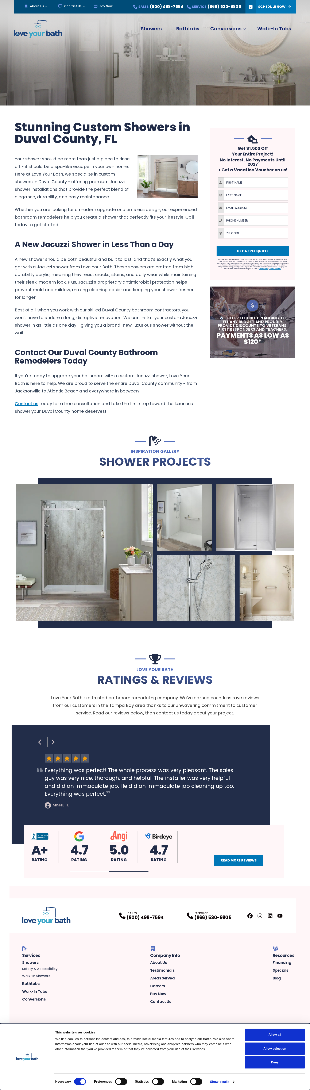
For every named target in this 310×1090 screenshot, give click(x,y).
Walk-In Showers (36, 976)
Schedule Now (272, 6)
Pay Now (106, 6)
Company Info (165, 955)
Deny (275, 1062)
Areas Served (162, 978)
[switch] (121, 1081)
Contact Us (73, 6)
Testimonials (162, 970)
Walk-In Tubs (274, 28)
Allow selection (274, 1048)
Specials (280, 970)
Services (31, 955)
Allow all (274, 1034)
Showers (151, 28)
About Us (37, 6)
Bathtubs (187, 28)
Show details (219, 1081)
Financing (282, 962)
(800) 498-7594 (145, 917)
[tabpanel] (155, 552)
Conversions (225, 28)
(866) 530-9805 (212, 917)
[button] (89, 871)
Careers (157, 986)
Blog (277, 978)
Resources (283, 955)
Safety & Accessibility (40, 968)
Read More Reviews (239, 860)
